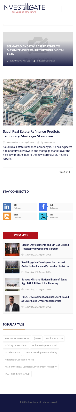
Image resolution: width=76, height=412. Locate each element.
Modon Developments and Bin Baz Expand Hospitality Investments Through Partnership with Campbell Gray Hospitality (45, 249)
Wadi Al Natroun (54, 338)
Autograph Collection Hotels (19, 360)
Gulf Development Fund (44, 345)
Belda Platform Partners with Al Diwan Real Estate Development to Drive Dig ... (37, 52)
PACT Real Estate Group (17, 374)
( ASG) (37, 338)
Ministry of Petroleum (16, 345)
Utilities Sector (12, 352)
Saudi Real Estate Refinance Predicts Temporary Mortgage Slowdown (31, 134)
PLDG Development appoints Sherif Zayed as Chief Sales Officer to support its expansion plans (45, 301)
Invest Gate (49, 142)
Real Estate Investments (17, 338)
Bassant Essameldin (47, 61)
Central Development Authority (41, 352)
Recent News (20, 235)
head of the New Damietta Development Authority (31, 367)
